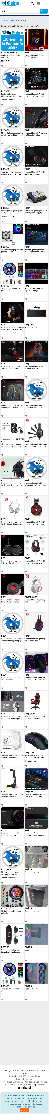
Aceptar (24, 1110)
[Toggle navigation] (32, 3)
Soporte (40, 1084)
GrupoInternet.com (24, 1079)
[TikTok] (30, 1087)
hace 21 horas (32, 761)
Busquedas (15, 20)
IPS (24, 1076)
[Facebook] (23, 1087)
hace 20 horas (9, 100)
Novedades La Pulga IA (12, 1082)
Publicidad (7, 61)
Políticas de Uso (31, 1082)
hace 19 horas (9, 216)
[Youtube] (26, 1087)
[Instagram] (19, 1087)
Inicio (5, 20)
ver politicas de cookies (24, 1107)
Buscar (44, 11)
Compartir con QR (26, 1084)
